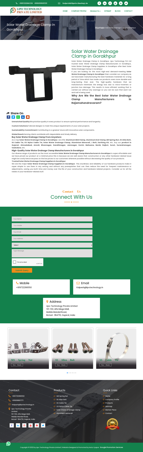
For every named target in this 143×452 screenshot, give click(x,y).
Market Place (110, 410)
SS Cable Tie (61, 403)
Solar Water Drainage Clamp (68, 410)
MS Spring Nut (62, 396)
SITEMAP (107, 11)
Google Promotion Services (111, 447)
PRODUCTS (94, 11)
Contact (108, 413)
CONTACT (128, 11)
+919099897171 (40, 3)
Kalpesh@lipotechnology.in (75, 3)
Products (109, 403)
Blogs (117, 11)
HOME (65, 11)
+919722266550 (26, 3)
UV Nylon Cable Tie (64, 406)
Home (99, 28)
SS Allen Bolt (61, 399)
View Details (17, 365)
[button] (67, 372)
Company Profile (78, 11)
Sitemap (108, 406)
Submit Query (21, 270)
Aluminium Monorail (64, 413)
